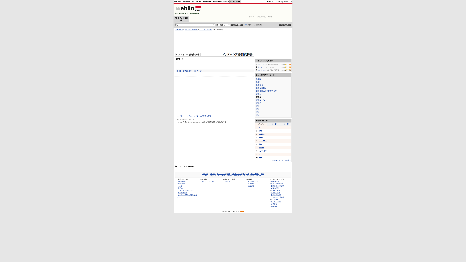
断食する (259, 85)
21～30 (285, 124)
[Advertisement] (248, 9)
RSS (242, 211)
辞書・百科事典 (256, 175)
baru (178, 63)
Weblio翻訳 (275, 188)
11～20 (273, 124)
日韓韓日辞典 (217, 1)
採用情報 (251, 186)
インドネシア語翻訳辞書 (188, 54)
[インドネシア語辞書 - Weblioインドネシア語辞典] (188, 11)
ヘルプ (180, 186)
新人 (258, 115)
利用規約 (181, 188)
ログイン (279, 2)
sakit (261, 154)
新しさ (258, 103)
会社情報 (251, 183)
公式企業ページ (253, 181)
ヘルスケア (217, 175)
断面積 (258, 79)
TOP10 (261, 124)
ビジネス (205, 174)
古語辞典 (226, 1)
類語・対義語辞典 (184, 1)
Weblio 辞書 (179, 29)
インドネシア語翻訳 (205, 29)
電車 (228, 174)
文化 (206, 175)
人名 (243, 175)
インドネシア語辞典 (191, 29)
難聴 (260, 131)
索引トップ (181, 71)
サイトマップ (182, 192)
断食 (258, 82)
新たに (258, 112)
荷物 (260, 144)
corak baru (262, 70)
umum (261, 148)
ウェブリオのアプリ (208, 181)
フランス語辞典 (276, 195)
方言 (248, 175)
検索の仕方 (181, 183)
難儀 (260, 158)
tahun (261, 138)
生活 (210, 175)
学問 (262, 174)
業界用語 (213, 174)
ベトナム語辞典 (276, 201)
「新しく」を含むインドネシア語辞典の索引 (195, 116)
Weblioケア (275, 206)
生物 (235, 175)
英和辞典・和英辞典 (277, 186)
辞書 (175, 1)
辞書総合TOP (287, 2)
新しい (258, 94)
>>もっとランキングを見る (281, 160)
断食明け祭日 (261, 88)
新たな (258, 109)
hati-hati (262, 134)
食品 (239, 175)
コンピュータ (221, 174)
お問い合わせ (229, 181)
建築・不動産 (254, 174)
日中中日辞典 (207, 1)
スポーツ (229, 175)
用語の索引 (189, 71)
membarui (262, 64)
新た (258, 106)
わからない (263, 151)
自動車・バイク (237, 174)
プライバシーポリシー (185, 190)
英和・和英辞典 (196, 1)
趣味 (223, 175)
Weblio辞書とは (183, 181)
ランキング (198, 71)
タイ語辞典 (274, 199)
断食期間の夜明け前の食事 (266, 91)
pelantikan (263, 141)
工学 (247, 174)
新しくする (260, 100)
